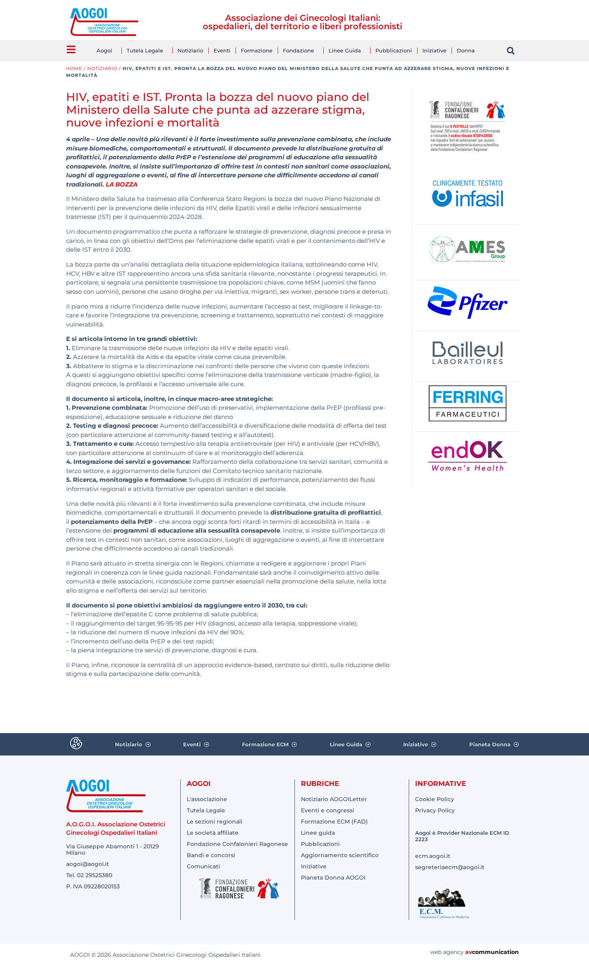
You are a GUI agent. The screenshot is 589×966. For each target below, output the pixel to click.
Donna (466, 50)
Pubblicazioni (393, 50)
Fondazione (298, 50)
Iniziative (434, 50)
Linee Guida (345, 50)
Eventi (222, 50)
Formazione (256, 50)
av (468, 952)
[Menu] (71, 49)
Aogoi (104, 50)
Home (74, 68)
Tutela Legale (145, 50)
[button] (510, 50)
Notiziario (190, 50)
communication (495, 952)
